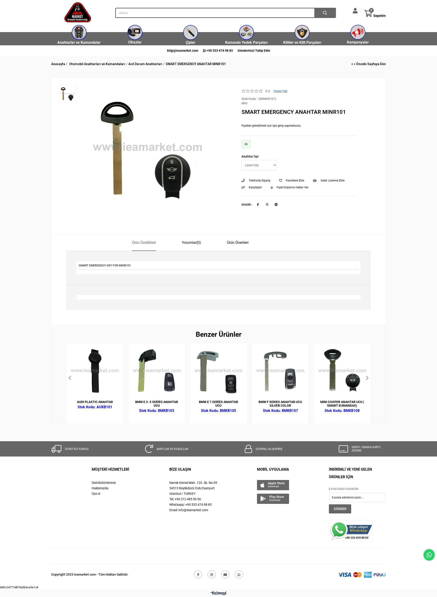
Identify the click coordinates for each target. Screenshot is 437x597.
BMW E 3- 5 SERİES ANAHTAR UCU (156, 403)
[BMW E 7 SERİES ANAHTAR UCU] (218, 371)
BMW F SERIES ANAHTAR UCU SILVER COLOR (280, 403)
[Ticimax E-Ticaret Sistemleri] (219, 593)
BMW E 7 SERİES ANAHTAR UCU (218, 403)
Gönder (340, 509)
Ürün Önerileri (238, 242)
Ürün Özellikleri (144, 242)
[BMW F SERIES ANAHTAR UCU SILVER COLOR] (280, 371)
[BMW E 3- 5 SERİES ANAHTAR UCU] (156, 371)
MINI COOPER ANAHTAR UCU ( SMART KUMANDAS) (342, 403)
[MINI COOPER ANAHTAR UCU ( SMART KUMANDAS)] (342, 371)
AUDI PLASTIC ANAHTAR (95, 402)
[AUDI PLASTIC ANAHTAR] (94, 371)
